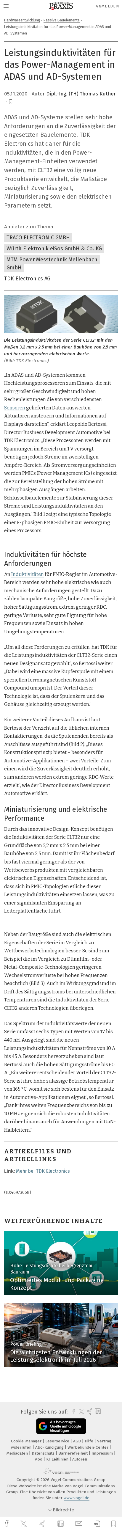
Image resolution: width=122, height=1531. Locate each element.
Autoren (79, 1459)
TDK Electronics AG (27, 278)
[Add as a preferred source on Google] (61, 1426)
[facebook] (7, 1523)
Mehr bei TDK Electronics (43, 1171)
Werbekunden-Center (89, 1447)
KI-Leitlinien (58, 1459)
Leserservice (57, 1441)
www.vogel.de (76, 1497)
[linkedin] (61, 1524)
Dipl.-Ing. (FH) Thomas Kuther (81, 94)
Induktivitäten (27, 574)
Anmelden (107, 6)
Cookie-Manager (27, 1441)
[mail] (80, 1523)
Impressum (103, 1453)
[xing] (43, 1523)
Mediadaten (18, 1453)
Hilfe (89, 1441)
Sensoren (14, 408)
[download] (97, 1523)
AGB (77, 1441)
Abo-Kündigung (50, 1447)
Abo (39, 1459)
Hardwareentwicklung (22, 20)
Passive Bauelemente (62, 20)
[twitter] (24, 1524)
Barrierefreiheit (73, 1453)
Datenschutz (44, 1453)
